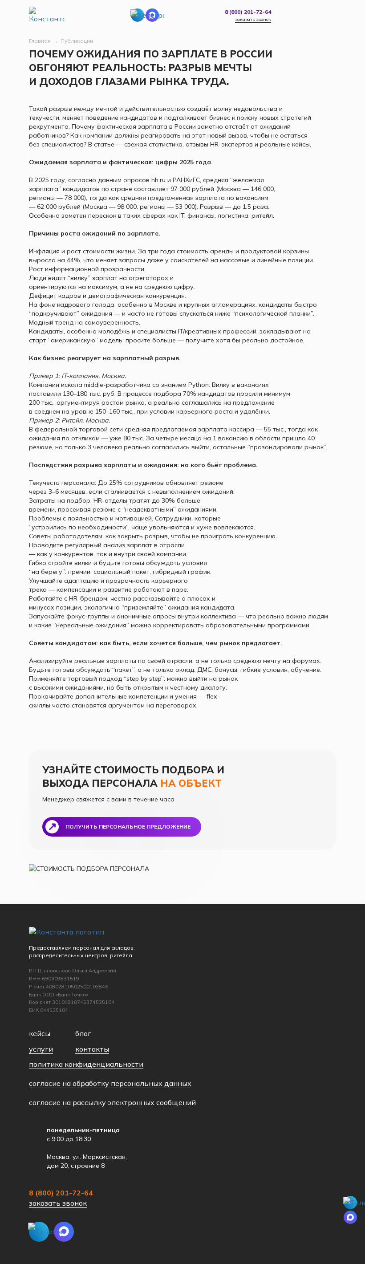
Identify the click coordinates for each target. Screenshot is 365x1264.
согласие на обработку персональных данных (110, 1083)
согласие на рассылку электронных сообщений (112, 1102)
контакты (92, 1049)
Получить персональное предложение (128, 826)
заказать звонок (253, 19)
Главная (40, 40)
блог (83, 1033)
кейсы (39, 1033)
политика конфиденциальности (86, 1064)
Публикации (77, 40)
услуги (41, 1049)
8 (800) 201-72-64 (248, 11)
